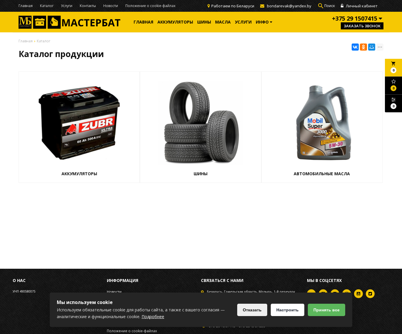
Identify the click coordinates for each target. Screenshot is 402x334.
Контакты (88, 5)
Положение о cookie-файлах (150, 5)
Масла (223, 22)
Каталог (47, 5)
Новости (110, 5)
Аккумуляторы (175, 22)
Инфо (263, 22)
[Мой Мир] (371, 47)
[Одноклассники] (363, 47)
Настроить (287, 310)
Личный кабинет (361, 6)
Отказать (252, 310)
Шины (204, 22)
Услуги (66, 5)
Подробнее (153, 316)
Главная (26, 5)
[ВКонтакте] (355, 47)
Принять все (326, 310)
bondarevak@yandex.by (289, 6)
